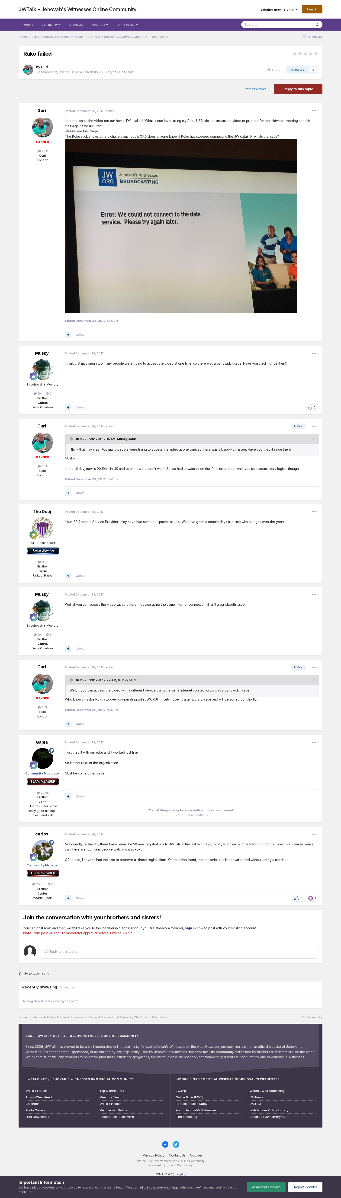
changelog (179, 1174)
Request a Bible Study (191, 1104)
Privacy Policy (153, 1155)
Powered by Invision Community (170, 1165)
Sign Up (312, 9)
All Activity (76, 24)
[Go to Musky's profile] (42, 369)
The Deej (42, 511)
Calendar (32, 1104)
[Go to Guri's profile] (28, 69)
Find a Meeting (186, 1116)
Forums (28, 24)
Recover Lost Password (117, 1116)
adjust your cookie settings (158, 1187)
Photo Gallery (35, 1110)
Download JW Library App (268, 1116)
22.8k (44, 792)
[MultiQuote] (68, 334)
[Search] (317, 24)
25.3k (39, 884)
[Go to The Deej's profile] (42, 527)
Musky (42, 353)
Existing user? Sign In (278, 9)
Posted (84, 111)
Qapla (42, 742)
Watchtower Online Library (269, 1110)
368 (44, 562)
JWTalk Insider (110, 1104)
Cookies (196, 1155)
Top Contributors (112, 1091)
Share (275, 69)
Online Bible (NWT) (189, 1097)
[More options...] (314, 111)
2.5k (44, 151)
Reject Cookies (305, 1187)
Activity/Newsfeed (39, 1097)
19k (39, 393)
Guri (44, 67)
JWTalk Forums (37, 1091)
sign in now (194, 928)
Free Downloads (37, 1116)
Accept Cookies (268, 1187)
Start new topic (255, 89)
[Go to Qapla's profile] (42, 758)
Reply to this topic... (63, 951)
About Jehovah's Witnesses (196, 1110)
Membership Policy (113, 1110)
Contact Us (177, 1155)
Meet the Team (110, 1097)
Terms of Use (126, 24)
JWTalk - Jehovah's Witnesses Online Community (78, 9)
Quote (80, 334)
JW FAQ (255, 1104)
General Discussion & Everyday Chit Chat (102, 72)
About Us (99, 24)
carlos (41, 834)
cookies (49, 1187)
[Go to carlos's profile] (42, 850)
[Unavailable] (181, 226)
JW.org (181, 1091)
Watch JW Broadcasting (267, 1091)
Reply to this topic (298, 89)
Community (50, 24)
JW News (256, 1097)
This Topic (298, 24)
